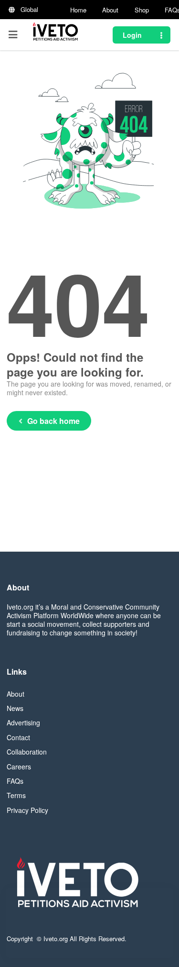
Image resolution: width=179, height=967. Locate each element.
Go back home (53, 420)
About (110, 9)
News (15, 708)
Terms (16, 795)
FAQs (15, 781)
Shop (142, 9)
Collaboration (27, 751)
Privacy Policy (27, 810)
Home (78, 9)
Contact (18, 737)
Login (132, 35)
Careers (19, 766)
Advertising (23, 722)
